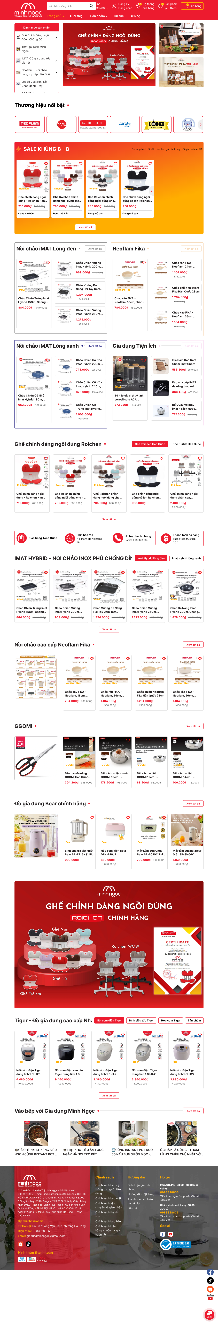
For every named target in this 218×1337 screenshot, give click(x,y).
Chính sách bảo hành (108, 1221)
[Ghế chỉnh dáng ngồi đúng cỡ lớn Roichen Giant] (137, 176)
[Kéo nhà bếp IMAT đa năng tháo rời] (161, 388)
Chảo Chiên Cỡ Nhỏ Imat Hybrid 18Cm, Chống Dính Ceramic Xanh (32, 397)
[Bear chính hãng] (36, 835)
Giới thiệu (77, 16)
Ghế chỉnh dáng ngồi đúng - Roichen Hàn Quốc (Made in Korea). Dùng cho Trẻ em (32, 199)
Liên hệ (135, 16)
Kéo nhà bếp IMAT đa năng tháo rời (184, 384)
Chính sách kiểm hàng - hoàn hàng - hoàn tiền (107, 1230)
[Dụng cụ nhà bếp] (181, 38)
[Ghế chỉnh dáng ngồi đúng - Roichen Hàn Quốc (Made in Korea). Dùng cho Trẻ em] (33, 176)
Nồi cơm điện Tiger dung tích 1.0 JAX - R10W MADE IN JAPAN (108, 1072)
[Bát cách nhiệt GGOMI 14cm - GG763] (187, 753)
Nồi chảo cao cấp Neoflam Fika (52, 645)
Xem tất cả (85, 227)
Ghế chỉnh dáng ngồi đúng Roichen (58, 444)
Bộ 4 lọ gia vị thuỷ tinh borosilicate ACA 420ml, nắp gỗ (129, 397)
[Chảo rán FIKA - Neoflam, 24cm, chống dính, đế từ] (161, 269)
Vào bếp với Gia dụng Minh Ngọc (54, 1111)
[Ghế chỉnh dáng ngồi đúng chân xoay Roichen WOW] (186, 472)
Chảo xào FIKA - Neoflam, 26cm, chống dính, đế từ (183, 314)
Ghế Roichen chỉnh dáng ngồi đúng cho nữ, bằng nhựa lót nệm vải (66, 199)
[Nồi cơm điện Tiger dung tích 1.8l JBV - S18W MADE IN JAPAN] (186, 1048)
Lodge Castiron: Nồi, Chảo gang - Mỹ (35, 83)
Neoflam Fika (129, 248)
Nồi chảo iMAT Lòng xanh (47, 346)
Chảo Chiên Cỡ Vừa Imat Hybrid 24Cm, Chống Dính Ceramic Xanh (89, 384)
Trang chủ (54, 16)
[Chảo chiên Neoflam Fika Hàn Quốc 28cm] (161, 294)
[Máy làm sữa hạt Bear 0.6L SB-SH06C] (187, 830)
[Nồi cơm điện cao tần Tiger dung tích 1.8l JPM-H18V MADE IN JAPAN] (70, 1048)
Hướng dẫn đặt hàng (141, 1194)
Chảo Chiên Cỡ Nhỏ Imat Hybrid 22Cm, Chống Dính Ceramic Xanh (89, 362)
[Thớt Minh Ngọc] (181, 72)
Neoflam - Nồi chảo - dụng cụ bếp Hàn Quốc (36, 72)
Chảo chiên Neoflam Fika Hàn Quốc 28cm (186, 289)
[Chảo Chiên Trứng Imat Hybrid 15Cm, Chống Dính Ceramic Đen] (34, 276)
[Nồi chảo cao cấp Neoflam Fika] (36, 677)
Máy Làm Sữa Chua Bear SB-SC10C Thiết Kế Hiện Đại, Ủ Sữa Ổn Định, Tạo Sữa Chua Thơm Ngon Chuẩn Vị (151, 852)
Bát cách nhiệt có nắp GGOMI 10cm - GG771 (115, 775)
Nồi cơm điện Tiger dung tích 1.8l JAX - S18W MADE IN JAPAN (147, 1072)
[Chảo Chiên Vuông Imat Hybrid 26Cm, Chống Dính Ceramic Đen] (65, 316)
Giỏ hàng (195, 6)
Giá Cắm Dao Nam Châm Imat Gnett (184, 361)
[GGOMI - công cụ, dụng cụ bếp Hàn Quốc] (36, 758)
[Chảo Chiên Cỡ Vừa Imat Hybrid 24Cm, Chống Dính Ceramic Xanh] (65, 388)
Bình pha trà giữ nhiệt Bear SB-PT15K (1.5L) (79, 852)
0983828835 (41, 1231)
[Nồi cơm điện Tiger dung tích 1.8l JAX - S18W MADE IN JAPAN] (147, 1048)
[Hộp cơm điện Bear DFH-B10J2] (115, 830)
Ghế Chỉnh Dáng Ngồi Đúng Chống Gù (36, 37)
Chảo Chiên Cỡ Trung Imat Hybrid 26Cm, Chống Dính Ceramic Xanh (88, 407)
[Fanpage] (210, 1272)
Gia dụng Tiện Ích (134, 346)
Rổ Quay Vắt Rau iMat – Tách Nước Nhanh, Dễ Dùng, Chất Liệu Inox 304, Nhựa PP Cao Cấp (185, 407)
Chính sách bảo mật (108, 1198)
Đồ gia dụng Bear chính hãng (50, 803)
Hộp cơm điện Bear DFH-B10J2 (113, 852)
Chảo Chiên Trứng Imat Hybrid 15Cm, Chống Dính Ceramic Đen (33, 300)
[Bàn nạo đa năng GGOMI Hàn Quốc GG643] (79, 753)
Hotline (99, 6)
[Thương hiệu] (30, 124)
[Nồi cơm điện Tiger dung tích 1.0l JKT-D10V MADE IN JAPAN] (32, 1048)
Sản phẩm (171, 6)
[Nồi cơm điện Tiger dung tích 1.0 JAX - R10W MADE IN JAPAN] (109, 1048)
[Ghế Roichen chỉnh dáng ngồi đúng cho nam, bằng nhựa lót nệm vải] (102, 176)
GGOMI (23, 726)
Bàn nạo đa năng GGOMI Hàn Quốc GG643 (76, 775)
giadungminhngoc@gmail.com (46, 1236)
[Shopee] (20, 1243)
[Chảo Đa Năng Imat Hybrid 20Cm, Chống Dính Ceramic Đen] (186, 586)
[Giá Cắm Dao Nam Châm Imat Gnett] (161, 366)
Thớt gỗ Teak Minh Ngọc (34, 49)
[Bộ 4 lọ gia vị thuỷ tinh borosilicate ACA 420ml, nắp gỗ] (130, 373)
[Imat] (109, 55)
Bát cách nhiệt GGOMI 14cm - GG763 (182, 775)
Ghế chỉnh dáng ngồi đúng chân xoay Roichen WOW (184, 496)
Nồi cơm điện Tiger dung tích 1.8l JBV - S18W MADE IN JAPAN (185, 1072)
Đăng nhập (125, 8)
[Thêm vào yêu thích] (46, 163)
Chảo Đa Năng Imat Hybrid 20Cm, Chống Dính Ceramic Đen (184, 610)
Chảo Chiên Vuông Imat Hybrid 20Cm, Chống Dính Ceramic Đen (88, 265)
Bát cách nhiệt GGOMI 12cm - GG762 (146, 775)
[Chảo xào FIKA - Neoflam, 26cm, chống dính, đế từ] (161, 318)
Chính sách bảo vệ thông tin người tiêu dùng (108, 1189)
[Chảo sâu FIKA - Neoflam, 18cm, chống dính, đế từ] (130, 276)
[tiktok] (28, 1243)
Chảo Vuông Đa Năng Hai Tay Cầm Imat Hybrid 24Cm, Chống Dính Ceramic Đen (88, 287)
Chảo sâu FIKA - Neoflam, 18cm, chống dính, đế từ (129, 300)
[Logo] (28, 9)
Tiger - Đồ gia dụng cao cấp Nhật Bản (60, 1020)
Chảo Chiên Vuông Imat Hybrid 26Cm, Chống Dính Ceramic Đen (88, 312)
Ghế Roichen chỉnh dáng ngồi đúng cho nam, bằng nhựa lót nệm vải (101, 199)
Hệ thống (148, 6)
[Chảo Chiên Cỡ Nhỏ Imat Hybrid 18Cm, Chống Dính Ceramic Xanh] (34, 373)
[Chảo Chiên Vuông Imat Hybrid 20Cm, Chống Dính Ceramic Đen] (65, 269)
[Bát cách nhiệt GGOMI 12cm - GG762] (151, 753)
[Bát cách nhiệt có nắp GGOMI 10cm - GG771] (115, 753)
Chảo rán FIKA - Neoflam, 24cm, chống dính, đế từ (183, 265)
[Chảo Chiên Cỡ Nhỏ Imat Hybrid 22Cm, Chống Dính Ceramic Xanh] (65, 366)
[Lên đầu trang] (210, 1306)
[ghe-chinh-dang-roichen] (109, 944)
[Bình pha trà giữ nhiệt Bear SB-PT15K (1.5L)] (79, 830)
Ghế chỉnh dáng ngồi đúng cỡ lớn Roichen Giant (136, 199)
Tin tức (118, 16)
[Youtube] (170, 1234)
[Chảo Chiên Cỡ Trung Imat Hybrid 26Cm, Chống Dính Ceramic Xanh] (65, 411)
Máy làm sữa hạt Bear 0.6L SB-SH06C (187, 852)
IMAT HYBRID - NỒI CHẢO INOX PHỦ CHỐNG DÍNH (76, 558)
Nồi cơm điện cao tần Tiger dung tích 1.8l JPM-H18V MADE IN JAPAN (69, 1072)
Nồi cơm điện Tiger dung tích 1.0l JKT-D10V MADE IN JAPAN (31, 1072)
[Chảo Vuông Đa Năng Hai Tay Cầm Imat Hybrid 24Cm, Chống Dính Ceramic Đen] (65, 291)
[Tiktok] (210, 1280)
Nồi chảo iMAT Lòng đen (46, 248)
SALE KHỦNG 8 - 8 (45, 149)
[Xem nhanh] (33, 189)
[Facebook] (163, 1234)
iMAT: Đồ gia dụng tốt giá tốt (36, 60)
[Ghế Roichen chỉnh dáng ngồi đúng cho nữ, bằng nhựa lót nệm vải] (67, 176)
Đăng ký (123, 4)
